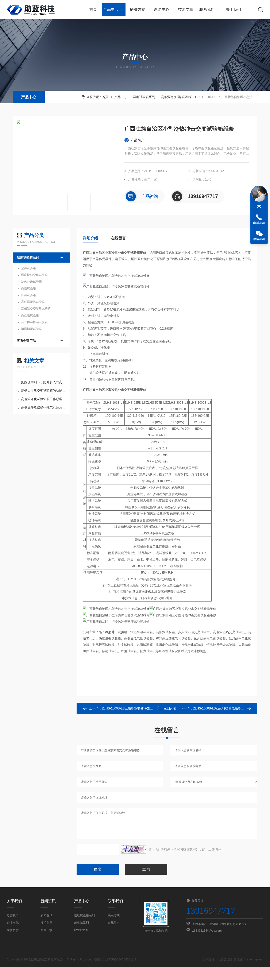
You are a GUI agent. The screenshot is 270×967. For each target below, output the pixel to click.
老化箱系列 (81, 922)
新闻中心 (161, 9)
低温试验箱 (28, 295)
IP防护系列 (81, 930)
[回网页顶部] (259, 207)
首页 (93, 9)
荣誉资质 (13, 930)
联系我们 (207, 9)
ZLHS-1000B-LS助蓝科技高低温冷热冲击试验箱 (226, 708)
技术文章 (185, 9)
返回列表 (170, 708)
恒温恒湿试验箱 (31, 328)
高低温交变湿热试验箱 (177, 97)
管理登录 (240, 959)
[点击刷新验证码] (133, 849)
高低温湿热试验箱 (33, 301)
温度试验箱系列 (144, 97)
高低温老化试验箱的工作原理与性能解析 (43, 399)
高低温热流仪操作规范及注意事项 (43, 407)
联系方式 (114, 915)
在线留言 (118, 238)
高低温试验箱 (30, 315)
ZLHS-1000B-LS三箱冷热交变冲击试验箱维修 (134, 708)
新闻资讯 (46, 915)
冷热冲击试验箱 (31, 281)
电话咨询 (259, 223)
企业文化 (13, 922)
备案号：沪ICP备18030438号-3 (115, 959)
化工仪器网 (224, 959)
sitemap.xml (255, 959)
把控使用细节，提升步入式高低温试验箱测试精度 (43, 382)
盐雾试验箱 (28, 268)
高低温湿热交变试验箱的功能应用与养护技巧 (43, 390)
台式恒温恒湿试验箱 (34, 322)
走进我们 (13, 915)
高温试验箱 (28, 288)
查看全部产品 (26, 340)
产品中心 (111, 9)
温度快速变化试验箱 (34, 274)
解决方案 (137, 9)
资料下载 (46, 930)
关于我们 (233, 9)
